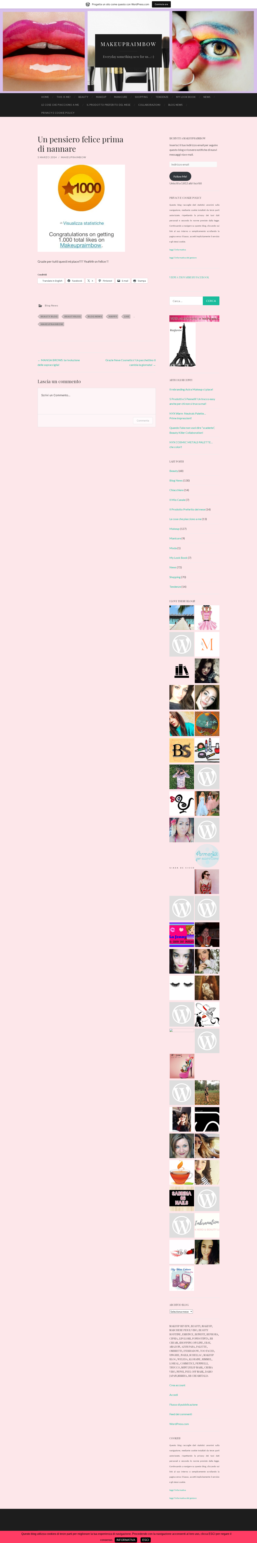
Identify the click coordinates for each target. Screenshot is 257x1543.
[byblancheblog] (207, 698)
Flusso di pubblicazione (183, 1404)
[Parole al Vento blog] (181, 1093)
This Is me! (64, 97)
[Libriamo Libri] (181, 671)
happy (113, 316)
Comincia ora (161, 4)
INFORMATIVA (125, 1539)
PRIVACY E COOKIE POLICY (57, 112)
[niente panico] (207, 988)
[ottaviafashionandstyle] (206, 882)
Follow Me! (180, 176)
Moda (173, 548)
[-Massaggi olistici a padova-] (207, 856)
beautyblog (73, 316)
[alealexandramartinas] (207, 1093)
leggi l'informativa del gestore (183, 258)
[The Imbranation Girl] (207, 1226)
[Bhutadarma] (207, 724)
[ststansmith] (207, 1199)
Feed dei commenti (180, 1414)
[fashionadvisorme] (181, 962)
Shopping (141, 97)
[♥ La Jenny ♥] (181, 935)
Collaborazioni (149, 104)
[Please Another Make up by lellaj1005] (207, 1015)
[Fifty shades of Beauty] (181, 1120)
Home (45, 97)
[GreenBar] (181, 909)
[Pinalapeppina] (181, 804)
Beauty (83, 97)
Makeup (101, 97)
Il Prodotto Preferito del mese (109, 104)
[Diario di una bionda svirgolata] (181, 751)
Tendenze (162, 97)
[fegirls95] (181, 1015)
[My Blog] (181, 645)
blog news (95, 316)
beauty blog (49, 316)
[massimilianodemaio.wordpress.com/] (207, 645)
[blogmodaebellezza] (207, 671)
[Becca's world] (207, 1253)
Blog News (175, 104)
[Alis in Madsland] (181, 988)
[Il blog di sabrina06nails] (181, 1199)
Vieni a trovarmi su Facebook (189, 277)
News (207, 97)
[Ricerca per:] (194, 300)
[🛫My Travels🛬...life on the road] (181, 618)
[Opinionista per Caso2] (181, 777)
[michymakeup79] (181, 831)
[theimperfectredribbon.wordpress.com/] (207, 618)
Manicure (120, 97)
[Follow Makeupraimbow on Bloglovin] (182, 365)
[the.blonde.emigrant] (207, 1146)
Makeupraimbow (128, 43)
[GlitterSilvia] (181, 724)
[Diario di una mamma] (207, 1173)
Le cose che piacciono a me (60, 104)
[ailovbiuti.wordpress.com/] (181, 1253)
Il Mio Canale (177, 499)
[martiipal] (207, 962)
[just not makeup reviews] (207, 909)
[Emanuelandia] (207, 935)
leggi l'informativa (177, 250)
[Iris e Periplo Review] (181, 1041)
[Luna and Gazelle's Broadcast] (207, 804)
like (126, 316)
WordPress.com (179, 1423)
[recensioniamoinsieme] (207, 751)
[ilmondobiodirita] (181, 1226)
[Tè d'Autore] (181, 1173)
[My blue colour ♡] (181, 1279)
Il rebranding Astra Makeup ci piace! (191, 389)
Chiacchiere (176, 490)
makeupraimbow (73, 157)
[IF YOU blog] (182, 1067)
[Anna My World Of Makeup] (181, 1146)
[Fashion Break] (181, 857)
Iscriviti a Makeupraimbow (187, 138)
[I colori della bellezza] (207, 831)
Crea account (177, 1385)
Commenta (143, 420)
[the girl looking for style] (207, 1041)
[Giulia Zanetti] (181, 698)
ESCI (145, 1539)
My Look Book (186, 97)
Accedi (173, 1394)
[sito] (194, 320)
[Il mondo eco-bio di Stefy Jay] (207, 1120)
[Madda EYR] (207, 777)
